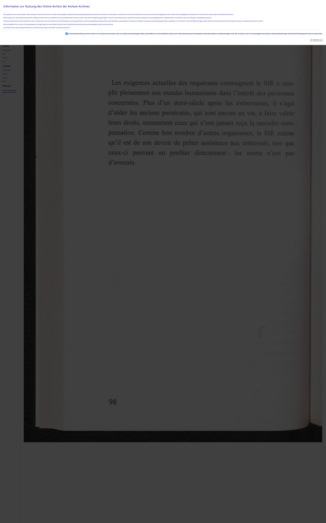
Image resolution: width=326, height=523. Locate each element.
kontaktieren (11, 24)
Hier (49, 28)
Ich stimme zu (316, 40)
